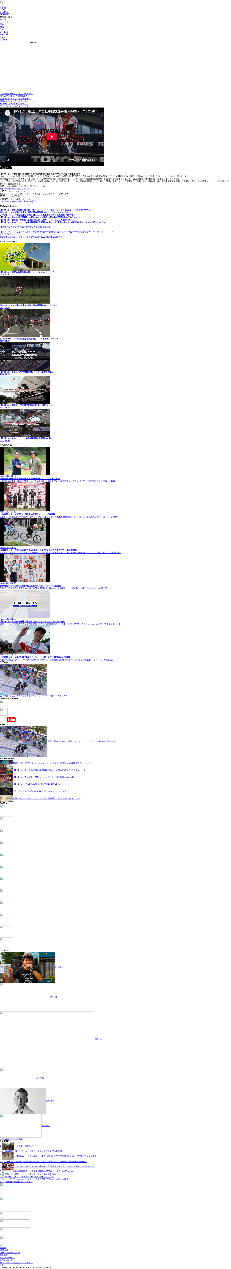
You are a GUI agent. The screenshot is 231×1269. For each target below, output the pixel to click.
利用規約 (4, 1255)
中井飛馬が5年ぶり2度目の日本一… (16, 93)
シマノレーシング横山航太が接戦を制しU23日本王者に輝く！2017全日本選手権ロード (40, 215)
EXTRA (3, 39)
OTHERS (4, 32)
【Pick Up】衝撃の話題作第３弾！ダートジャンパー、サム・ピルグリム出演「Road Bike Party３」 (46, 210)
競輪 (2, 24)
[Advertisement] (115, 69)
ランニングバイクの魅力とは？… (15, 106)
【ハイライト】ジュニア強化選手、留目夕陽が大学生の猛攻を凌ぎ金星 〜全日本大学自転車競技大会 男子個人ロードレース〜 (58, 232)
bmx (7, 227)
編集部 (3, 1247)
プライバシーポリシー (10, 1252)
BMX (2, 29)
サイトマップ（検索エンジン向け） (16, 1262)
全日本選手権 (26, 227)
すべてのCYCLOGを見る (11, 1139)
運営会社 (4, 1250)
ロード (3, 19)
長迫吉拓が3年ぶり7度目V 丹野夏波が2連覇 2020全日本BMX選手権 (31, 237)
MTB (2, 27)
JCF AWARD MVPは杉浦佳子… (14, 96)
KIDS (2, 37)
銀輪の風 (4, 34)
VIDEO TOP (5, 234)
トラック (4, 22)
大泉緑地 (37, 227)
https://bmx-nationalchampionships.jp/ (17, 201)
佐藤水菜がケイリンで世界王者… (15, 98)
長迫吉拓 (47, 227)
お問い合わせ (6, 1260)
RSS (2, 1265)
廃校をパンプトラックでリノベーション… (19, 101)
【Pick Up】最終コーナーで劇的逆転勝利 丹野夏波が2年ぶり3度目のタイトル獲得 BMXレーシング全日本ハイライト (53, 222)
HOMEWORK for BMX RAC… (14, 103)
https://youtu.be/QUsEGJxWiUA (14, 189)
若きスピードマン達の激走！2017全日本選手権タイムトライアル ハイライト (35, 212)
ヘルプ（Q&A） (7, 1257)
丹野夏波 (15, 227)
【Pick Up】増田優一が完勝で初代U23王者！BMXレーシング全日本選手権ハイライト (39, 220)
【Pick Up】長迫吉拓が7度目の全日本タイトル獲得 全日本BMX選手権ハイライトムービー (41, 217)
